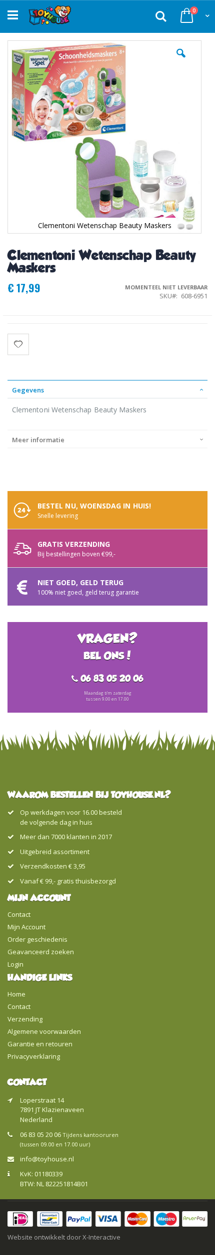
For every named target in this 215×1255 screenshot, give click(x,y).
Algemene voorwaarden (44, 1031)
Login (16, 964)
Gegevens (28, 389)
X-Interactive (101, 1237)
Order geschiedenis (38, 939)
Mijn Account (27, 926)
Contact (19, 914)
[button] (181, 61)
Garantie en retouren (40, 1043)
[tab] (108, 389)
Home (17, 994)
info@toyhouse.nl (47, 1158)
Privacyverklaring (34, 1056)
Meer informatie (38, 439)
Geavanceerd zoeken (41, 951)
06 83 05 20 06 (40, 1134)
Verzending (25, 1018)
